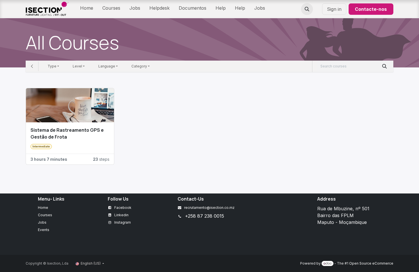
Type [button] (52, 66)
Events (43, 230)
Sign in (334, 9)
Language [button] (106, 66)
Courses (45, 215)
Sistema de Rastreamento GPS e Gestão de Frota (67, 133)
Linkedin (121, 215)
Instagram (122, 222)
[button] (307, 9)
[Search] (384, 66)
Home (43, 207)
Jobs (42, 222)
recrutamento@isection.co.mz (209, 207)
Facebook (122, 207)
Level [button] (77, 66)
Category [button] (139, 66)
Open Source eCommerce (371, 263)
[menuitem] (87, 9)
